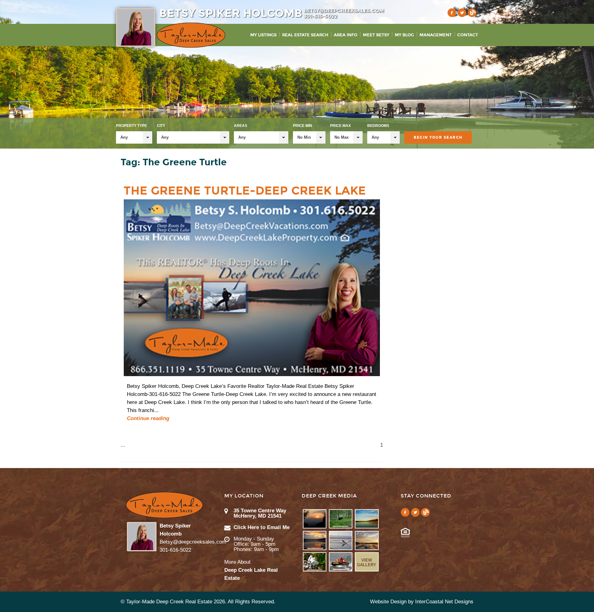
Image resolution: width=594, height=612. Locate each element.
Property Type (131, 126)
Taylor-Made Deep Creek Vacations (191, 35)
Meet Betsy (376, 35)
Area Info (345, 35)
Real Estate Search (305, 35)
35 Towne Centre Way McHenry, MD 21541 (260, 513)
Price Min (302, 126)
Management (436, 35)
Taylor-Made (164, 505)
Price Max (340, 126)
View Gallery (366, 562)
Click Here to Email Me (262, 527)
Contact (467, 35)
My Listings (263, 35)
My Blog (404, 35)
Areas (240, 126)
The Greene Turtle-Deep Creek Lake (245, 190)
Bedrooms (378, 126)
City (161, 126)
